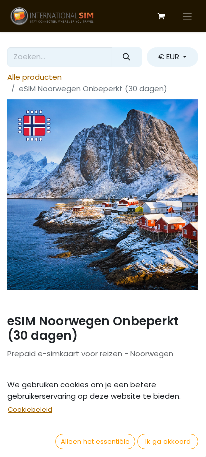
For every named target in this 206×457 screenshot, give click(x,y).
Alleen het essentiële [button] (95, 441)
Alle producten (35, 77)
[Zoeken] (127, 57)
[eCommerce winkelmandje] (162, 16)
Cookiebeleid (30, 409)
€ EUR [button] (170, 56)
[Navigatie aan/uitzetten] (187, 16)
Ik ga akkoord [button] (168, 441)
